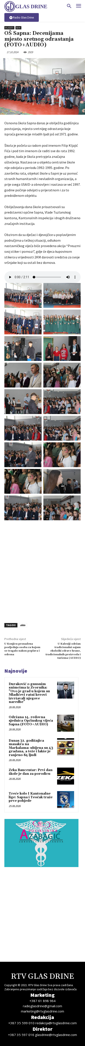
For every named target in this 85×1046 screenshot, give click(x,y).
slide (22, 625)
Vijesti (9, 27)
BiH (18, 27)
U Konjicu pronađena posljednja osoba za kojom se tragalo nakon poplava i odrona (22, 649)
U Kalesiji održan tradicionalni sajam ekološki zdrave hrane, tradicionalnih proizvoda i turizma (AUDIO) (63, 651)
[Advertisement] (42, 570)
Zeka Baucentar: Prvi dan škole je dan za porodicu (31, 772)
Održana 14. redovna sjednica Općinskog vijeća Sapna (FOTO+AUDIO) (31, 720)
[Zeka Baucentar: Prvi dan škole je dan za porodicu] (65, 776)
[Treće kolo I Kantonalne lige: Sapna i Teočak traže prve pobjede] (65, 799)
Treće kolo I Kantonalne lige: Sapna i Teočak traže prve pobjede (31, 797)
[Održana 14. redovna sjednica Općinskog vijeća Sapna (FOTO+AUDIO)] (65, 723)
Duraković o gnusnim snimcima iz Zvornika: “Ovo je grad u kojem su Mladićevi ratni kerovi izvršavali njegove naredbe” (29, 693)
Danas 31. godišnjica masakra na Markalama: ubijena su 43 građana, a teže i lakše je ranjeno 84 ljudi (31, 748)
